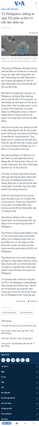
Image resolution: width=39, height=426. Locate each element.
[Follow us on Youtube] (13, 360)
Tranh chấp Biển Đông (9, 9)
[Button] (33, 32)
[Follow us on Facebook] (3, 360)
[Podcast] (23, 360)
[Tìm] (34, 423)
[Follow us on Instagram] (18, 360)
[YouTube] (16, 423)
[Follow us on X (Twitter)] (8, 360)
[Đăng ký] (28, 360)
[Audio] (25, 423)
